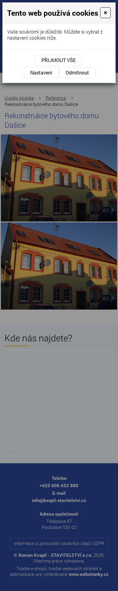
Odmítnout (77, 72)
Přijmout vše (58, 60)
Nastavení (41, 72)
